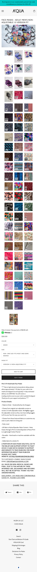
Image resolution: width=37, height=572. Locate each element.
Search (18, 536)
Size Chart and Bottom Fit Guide (18, 539)
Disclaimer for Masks (18, 551)
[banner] (18, 11)
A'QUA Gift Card (18, 542)
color (4, 341)
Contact (18, 557)
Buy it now (18, 377)
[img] (17, 530)
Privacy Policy (18, 554)
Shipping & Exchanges (18, 545)
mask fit (5, 360)
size (3, 349)
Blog (18, 548)
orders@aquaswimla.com (18, 461)
